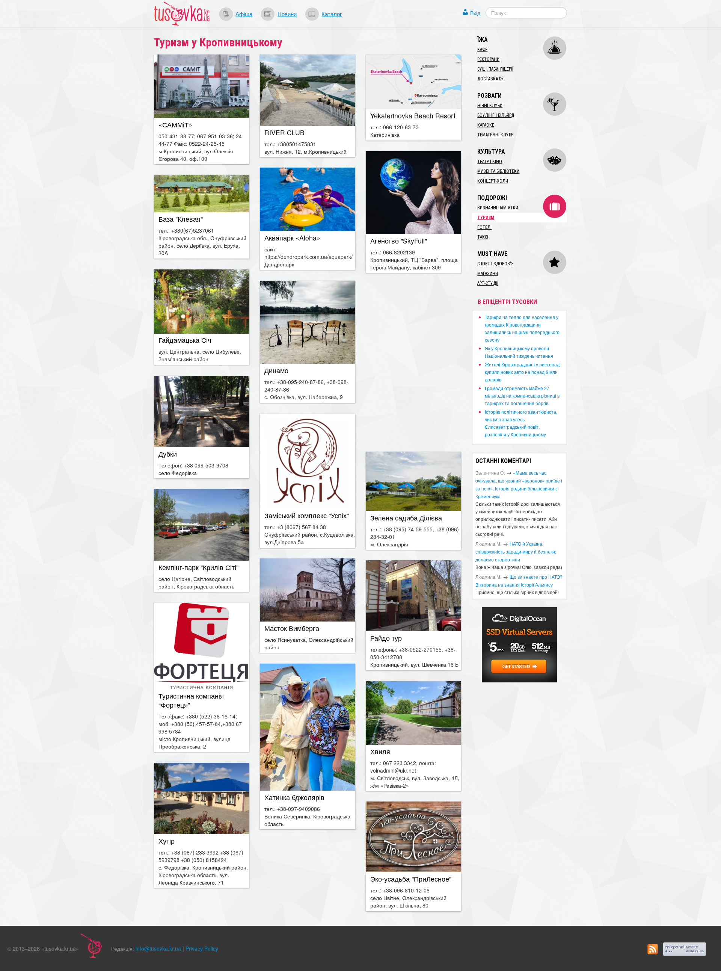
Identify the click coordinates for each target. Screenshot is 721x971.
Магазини (487, 273)
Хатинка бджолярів (294, 797)
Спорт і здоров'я (495, 263)
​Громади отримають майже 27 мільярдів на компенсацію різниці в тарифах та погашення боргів (522, 395)
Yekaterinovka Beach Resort (413, 115)
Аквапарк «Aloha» (292, 237)
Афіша (243, 13)
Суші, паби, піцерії (495, 69)
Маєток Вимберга (291, 628)
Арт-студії (487, 283)
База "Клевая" (180, 219)
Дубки (167, 453)
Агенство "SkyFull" (398, 240)
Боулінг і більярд (495, 115)
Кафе (482, 49)
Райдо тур (386, 638)
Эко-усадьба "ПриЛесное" (410, 878)
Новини (287, 13)
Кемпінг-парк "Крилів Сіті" (198, 567)
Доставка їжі (491, 79)
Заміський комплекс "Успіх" (306, 515)
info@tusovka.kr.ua (158, 948)
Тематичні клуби (495, 135)
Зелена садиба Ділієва (406, 517)
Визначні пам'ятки (497, 207)
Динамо (276, 370)
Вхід (475, 13)
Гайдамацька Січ (184, 340)
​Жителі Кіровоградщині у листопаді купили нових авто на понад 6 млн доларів (523, 372)
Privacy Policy (202, 948)
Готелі (484, 227)
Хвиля (380, 751)
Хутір (166, 840)
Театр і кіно (489, 161)
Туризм (485, 217)
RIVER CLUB (284, 132)
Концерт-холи (492, 181)
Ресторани (488, 59)
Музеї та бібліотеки (498, 171)
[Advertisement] (413, 361)
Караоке (485, 125)
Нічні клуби (489, 105)
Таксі (482, 237)
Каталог (331, 13)
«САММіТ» (175, 124)
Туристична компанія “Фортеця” (191, 700)
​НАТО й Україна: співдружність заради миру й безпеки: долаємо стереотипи (515, 551)
